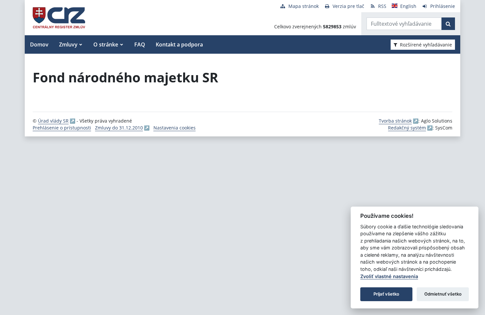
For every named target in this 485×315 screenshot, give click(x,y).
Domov (39, 44)
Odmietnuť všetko (443, 294)
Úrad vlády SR (53, 121)
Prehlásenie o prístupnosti (62, 128)
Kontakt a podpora (179, 44)
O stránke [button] (105, 44)
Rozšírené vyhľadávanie (426, 45)
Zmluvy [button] (68, 44)
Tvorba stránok (395, 121)
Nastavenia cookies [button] (174, 128)
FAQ (139, 44)
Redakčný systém (407, 128)
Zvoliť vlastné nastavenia (389, 276)
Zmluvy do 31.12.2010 (119, 128)
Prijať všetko (386, 294)
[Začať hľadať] (448, 23)
